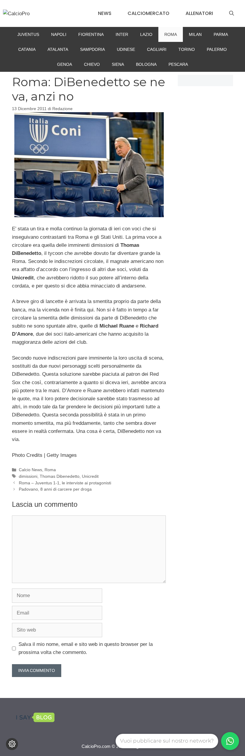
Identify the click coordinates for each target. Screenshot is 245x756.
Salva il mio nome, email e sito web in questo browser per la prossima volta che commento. (86, 648)
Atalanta (58, 49)
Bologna (146, 64)
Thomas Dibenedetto (59, 476)
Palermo (217, 49)
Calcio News (30, 469)
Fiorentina (91, 34)
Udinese (126, 49)
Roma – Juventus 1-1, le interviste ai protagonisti (65, 482)
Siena (118, 64)
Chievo (92, 64)
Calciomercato (148, 13)
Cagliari (156, 49)
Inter (122, 34)
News (104, 13)
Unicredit (90, 476)
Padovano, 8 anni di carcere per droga (55, 489)
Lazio (146, 34)
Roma (170, 34)
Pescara (178, 64)
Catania (27, 49)
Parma (221, 34)
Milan (195, 34)
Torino (186, 49)
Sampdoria (92, 49)
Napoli (58, 34)
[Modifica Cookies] (12, 744)
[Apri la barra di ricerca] (231, 13)
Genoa (64, 64)
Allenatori (199, 13)
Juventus (28, 34)
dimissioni (28, 476)
